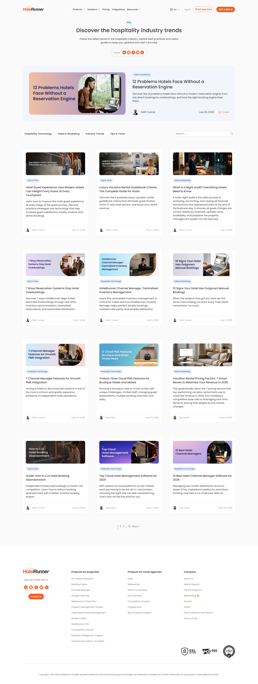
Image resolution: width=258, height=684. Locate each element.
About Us (188, 578)
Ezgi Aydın (110, 417)
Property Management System (87, 606)
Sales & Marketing (69, 133)
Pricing (106, 9)
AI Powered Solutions (82, 578)
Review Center (78, 618)
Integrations (118, 9)
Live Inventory (135, 595)
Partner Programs (193, 589)
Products (77, 9)
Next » (136, 526)
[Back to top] (252, 670)
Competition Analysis (82, 629)
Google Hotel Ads (80, 595)
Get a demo (226, 9)
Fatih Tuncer (38, 229)
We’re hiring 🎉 (191, 595)
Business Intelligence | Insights (87, 635)
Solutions (92, 9)
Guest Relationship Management (88, 612)
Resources (132, 9)
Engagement (134, 606)
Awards (188, 601)
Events (187, 606)
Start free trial (203, 9)
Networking (133, 584)
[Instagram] (31, 587)
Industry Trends (95, 133)
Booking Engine (79, 584)
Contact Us (36, 596)
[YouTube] (41, 587)
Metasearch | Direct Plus (83, 601)
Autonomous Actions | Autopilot (87, 641)
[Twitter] (47, 587)
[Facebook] (36, 587)
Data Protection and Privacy (198, 612)
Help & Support (191, 584)
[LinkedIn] (26, 587)
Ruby (130, 578)
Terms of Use (190, 618)
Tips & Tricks (117, 133)
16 (129, 526)
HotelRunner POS (80, 624)
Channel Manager (80, 589)
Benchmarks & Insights (139, 612)
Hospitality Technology (38, 133)
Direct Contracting (137, 589)
